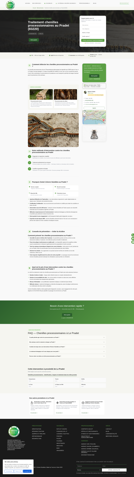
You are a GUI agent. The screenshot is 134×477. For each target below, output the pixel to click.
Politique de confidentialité (121, 473)
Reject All (18, 471)
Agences (84, 441)
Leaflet (100, 123)
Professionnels (84, 3)
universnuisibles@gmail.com (91, 104)
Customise (9, 471)
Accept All (27, 471)
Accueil (27, 3)
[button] (103, 120)
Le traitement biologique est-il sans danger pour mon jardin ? (44, 351)
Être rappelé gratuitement (93, 40)
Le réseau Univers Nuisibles (67, 3)
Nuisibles (49, 3)
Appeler (94, 108)
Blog (94, 3)
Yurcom (53, 467)
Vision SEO (59, 467)
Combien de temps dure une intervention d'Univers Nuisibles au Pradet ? (47, 346)
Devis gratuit (34, 39)
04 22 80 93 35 (37, 42)
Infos (108, 426)
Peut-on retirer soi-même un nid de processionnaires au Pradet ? (45, 356)
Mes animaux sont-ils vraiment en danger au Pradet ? (42, 342)
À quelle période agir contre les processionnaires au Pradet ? (44, 337)
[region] (18, 467)
